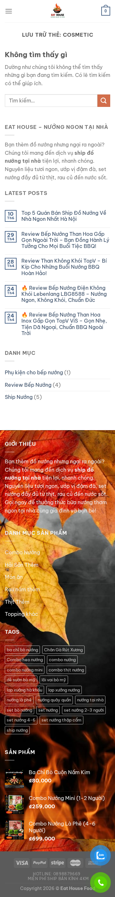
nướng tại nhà (90, 699)
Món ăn (14, 577)
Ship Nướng (19, 397)
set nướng (48, 710)
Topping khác (21, 614)
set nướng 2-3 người (84, 710)
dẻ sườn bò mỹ (21, 679)
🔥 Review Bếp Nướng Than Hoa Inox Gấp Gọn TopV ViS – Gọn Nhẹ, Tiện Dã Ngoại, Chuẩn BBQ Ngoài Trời (64, 324)
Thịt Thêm (17, 602)
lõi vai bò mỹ (54, 679)
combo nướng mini (24, 669)
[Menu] (8, 11)
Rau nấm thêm (22, 589)
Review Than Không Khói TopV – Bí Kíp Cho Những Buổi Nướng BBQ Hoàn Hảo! (64, 267)
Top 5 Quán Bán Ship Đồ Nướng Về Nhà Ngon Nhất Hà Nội (63, 216)
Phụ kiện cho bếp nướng (34, 372)
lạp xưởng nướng (64, 689)
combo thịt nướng (66, 669)
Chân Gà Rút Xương (63, 649)
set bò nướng (19, 710)
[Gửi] (103, 100)
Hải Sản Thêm (21, 565)
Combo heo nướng (25, 659)
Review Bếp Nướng (28, 385)
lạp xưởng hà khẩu (24, 689)
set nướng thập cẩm (61, 719)
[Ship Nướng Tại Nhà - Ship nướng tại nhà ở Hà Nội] (57, 11)
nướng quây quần (54, 699)
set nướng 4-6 (21, 719)
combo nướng (62, 659)
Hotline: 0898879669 (56, 873)
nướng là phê (19, 699)
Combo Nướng (22, 552)
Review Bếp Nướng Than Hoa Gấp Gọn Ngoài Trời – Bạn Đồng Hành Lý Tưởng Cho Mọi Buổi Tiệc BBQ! (65, 240)
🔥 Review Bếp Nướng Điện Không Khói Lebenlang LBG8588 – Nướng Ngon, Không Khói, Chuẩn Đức (64, 294)
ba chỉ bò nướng (22, 649)
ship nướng (17, 730)
